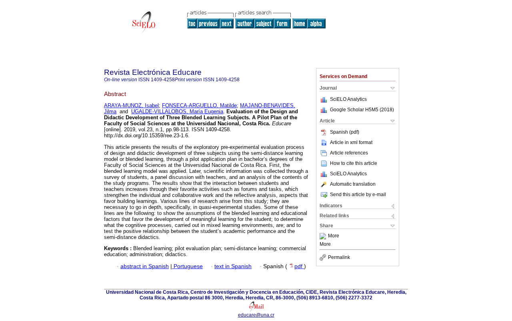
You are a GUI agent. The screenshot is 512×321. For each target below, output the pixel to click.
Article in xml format (351, 142)
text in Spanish (233, 266)
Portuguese (187, 266)
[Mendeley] (324, 236)
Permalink (339, 257)
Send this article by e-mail (358, 194)
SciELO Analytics (348, 99)
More (333, 236)
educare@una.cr (256, 315)
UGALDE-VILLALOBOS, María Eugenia (177, 111)
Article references (349, 153)
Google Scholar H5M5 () (362, 109)
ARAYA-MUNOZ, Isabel (131, 105)
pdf (299, 266)
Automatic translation (353, 184)
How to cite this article (353, 163)
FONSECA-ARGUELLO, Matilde (199, 105)
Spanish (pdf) (344, 132)
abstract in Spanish (144, 266)
